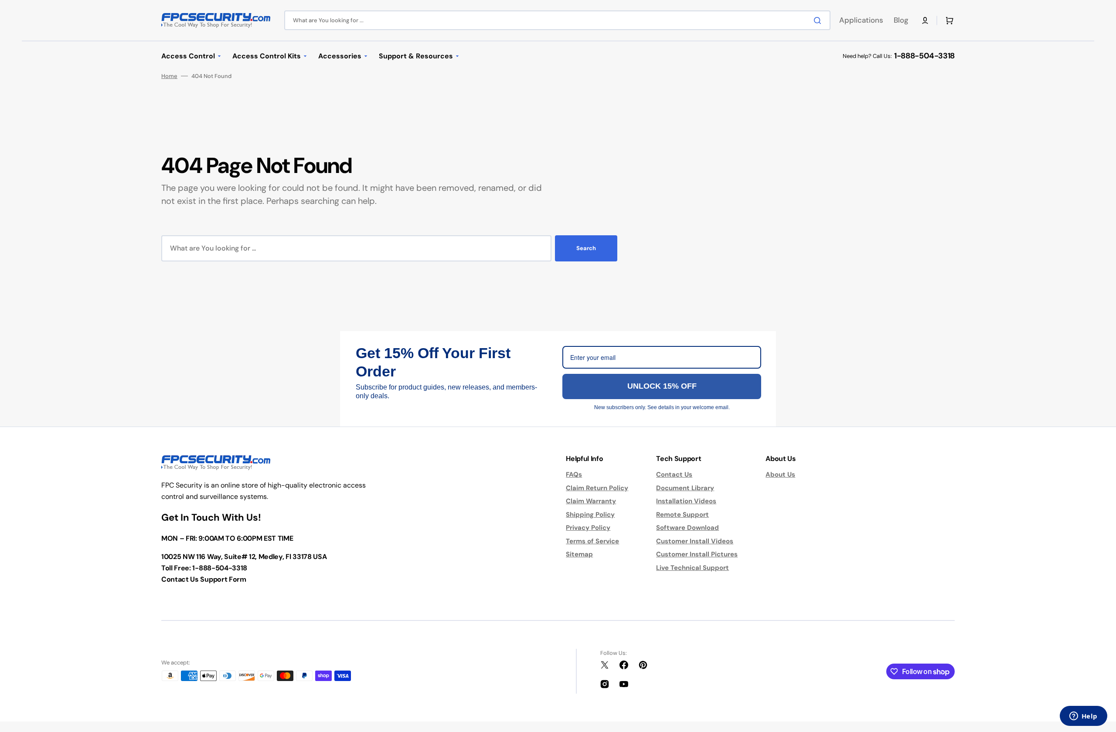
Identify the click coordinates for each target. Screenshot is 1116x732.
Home (169, 76)
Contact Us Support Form (203, 579)
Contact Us (674, 474)
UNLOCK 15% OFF (662, 386)
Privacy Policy (588, 527)
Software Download (687, 527)
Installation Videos (686, 501)
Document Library (685, 488)
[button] (925, 20)
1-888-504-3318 (924, 56)
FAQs (574, 474)
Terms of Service (592, 541)
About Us (780, 474)
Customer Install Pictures (697, 554)
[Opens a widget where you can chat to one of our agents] (1083, 717)
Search (586, 248)
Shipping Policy (590, 514)
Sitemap (579, 554)
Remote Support (682, 514)
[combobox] (557, 20)
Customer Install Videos (694, 541)
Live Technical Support (692, 567)
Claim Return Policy (597, 488)
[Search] (819, 20)
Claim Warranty (591, 501)
